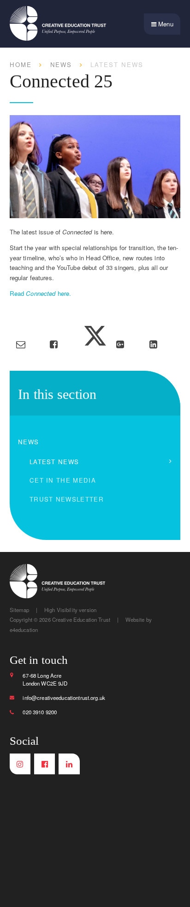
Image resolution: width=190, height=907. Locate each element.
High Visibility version (70, 609)
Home (21, 64)
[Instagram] (20, 764)
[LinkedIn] (69, 764)
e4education (24, 629)
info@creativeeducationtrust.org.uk (64, 697)
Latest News (116, 64)
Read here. (40, 293)
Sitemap (20, 609)
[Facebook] (44, 764)
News (61, 64)
